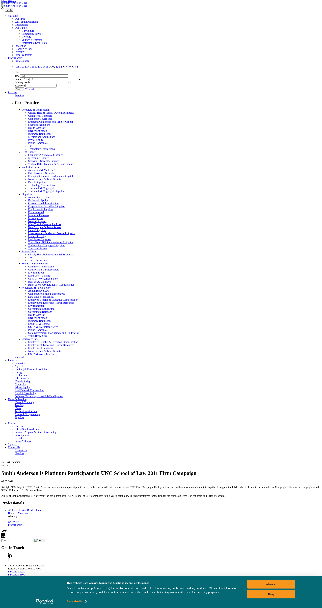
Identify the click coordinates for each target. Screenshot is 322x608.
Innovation (20, 45)
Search (19, 89)
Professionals (15, 57)
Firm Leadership (23, 54)
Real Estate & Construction (29, 390)
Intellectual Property (32, 167)
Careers (12, 423)
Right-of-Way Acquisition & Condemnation (51, 284)
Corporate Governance (40, 118)
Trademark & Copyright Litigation (46, 191)
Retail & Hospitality (25, 393)
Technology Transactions (41, 148)
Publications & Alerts (26, 411)
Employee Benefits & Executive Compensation (53, 299)
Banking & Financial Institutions (32, 369)
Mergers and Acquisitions (41, 136)
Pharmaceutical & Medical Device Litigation (51, 233)
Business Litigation (38, 200)
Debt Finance (28, 151)
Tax (30, 145)
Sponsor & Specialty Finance (43, 161)
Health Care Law (37, 127)
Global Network (23, 48)
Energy (18, 372)
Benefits (19, 438)
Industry (19, 82)
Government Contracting (41, 308)
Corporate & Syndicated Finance (45, 155)
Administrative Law (38, 197)
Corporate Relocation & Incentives (46, 293)
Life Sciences (22, 378)
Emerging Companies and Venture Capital (50, 121)
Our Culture (21, 27)
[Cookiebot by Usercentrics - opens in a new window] (44, 601)
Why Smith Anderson (26, 21)
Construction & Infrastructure (43, 203)
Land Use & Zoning (39, 275)
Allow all (271, 584)
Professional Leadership (34, 42)
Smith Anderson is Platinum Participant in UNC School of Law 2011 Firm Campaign (99, 473)
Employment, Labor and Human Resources (51, 302)
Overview (13, 521)
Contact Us (14, 447)
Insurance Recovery (38, 215)
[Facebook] (9, 559)
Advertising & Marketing (41, 170)
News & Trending (17, 399)
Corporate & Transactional (35, 109)
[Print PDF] (3, 537)
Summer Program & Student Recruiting (36, 432)
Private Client (28, 251)
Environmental (36, 212)
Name (18, 72)
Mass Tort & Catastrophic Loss (44, 224)
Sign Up (19, 417)
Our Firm (13, 15)
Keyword (20, 85)
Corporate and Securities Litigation (46, 206)
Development (22, 435)
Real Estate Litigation (39, 239)
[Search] (3, 9)
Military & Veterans (31, 39)
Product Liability (37, 236)
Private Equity (35, 139)
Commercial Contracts (40, 115)
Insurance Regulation (39, 133)
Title (17, 75)
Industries (13, 360)
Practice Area (22, 79)
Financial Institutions (39, 124)
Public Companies (37, 142)
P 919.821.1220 (16, 571)
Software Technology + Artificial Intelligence (39, 396)
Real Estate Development (34, 263)
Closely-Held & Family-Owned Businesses (51, 112)
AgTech (19, 366)
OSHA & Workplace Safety (43, 278)
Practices (12, 92)
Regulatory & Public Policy (36, 287)
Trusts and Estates (37, 248)
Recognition (21, 24)
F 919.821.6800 (16, 574)
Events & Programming (27, 414)
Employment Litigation (40, 209)
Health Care (21, 375)
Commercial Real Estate (41, 266)
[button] (4, 531)
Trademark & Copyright (41, 188)
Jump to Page (8, 1)
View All (30, 89)
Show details (74, 601)
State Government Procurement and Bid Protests (53, 332)
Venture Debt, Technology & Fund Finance (51, 164)
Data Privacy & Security (41, 173)
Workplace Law (29, 339)
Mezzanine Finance (38, 158)
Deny (271, 594)
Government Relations (40, 311)
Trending (19, 405)
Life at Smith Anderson (27, 429)
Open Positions (23, 441)
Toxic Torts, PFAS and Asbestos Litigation (50, 242)
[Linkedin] (10, 555)
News (18, 408)
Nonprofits (20, 384)
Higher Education (37, 130)
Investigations (35, 218)
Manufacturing (22, 381)
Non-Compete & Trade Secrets (44, 179)
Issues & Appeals (37, 221)
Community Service (32, 33)
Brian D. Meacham (18, 513)
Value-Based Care (37, 336)
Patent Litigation (37, 182)
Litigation (26, 194)
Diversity (26, 36)
